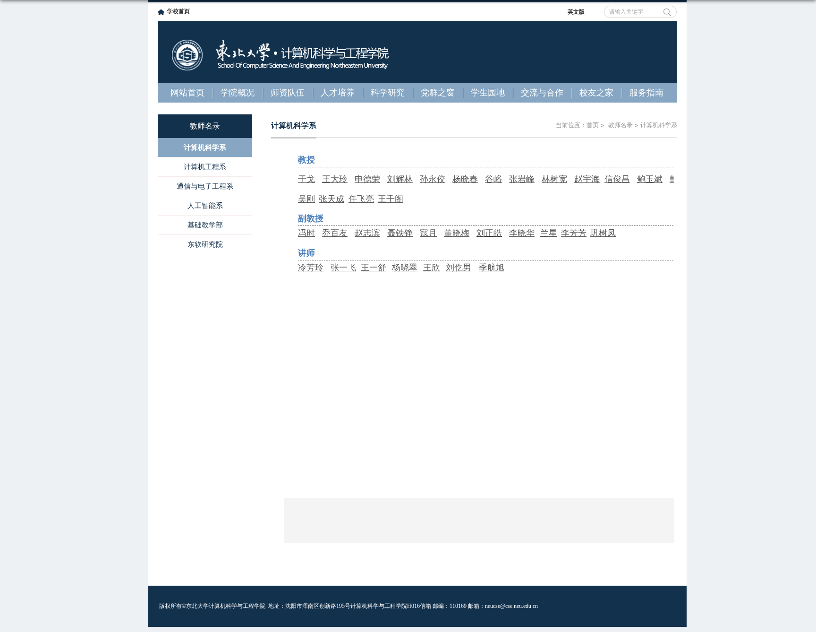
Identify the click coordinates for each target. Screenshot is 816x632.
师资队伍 (288, 92)
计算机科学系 (658, 125)
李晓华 (522, 233)
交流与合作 (542, 92)
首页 (592, 125)
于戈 (306, 179)
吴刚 (306, 199)
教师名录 (619, 125)
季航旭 (491, 267)
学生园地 (488, 92)
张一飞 (343, 267)
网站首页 (187, 92)
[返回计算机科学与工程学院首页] (280, 34)
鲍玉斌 (650, 179)
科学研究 (388, 92)
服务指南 (646, 92)
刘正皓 (489, 233)
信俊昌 (617, 179)
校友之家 (596, 92)
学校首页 (178, 11)
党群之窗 (438, 92)
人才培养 (338, 92)
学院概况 (238, 92)
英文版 (576, 12)
